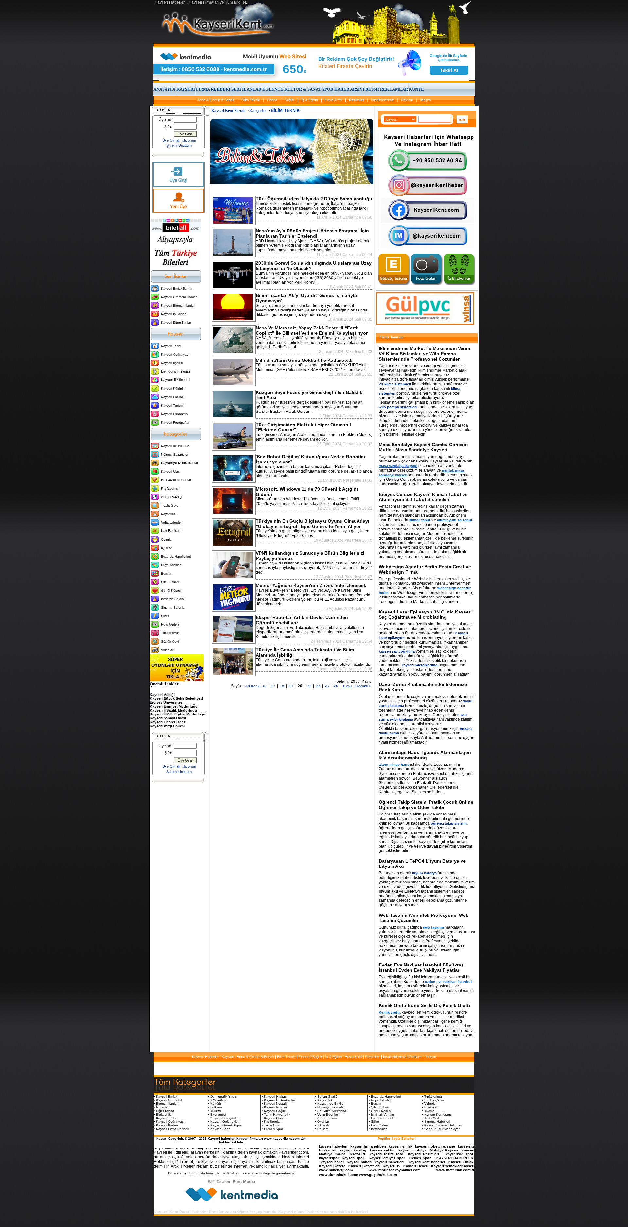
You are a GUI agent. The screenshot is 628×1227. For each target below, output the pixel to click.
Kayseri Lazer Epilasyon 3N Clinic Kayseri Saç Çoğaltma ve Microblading (425, 614)
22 (318, 686)
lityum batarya (424, 873)
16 (264, 686)
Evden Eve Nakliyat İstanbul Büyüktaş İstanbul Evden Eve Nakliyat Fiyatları (421, 967)
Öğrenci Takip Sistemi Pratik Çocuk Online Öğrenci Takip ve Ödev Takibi (426, 804)
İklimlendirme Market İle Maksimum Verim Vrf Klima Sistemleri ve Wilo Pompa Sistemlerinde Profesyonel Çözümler (424, 353)
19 (291, 686)
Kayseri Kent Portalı (228, 111)
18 (282, 686)
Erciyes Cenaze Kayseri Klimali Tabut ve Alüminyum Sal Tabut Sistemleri (423, 497)
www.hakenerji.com (336, 1170)
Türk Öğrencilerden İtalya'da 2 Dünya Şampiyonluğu (314, 198)
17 (273, 686)
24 (336, 686)
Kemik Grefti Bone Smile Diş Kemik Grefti (424, 1005)
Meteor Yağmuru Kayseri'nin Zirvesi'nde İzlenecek (311, 585)
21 (309, 686)
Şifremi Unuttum (179, 145)
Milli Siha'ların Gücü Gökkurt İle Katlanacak (304, 360)
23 (327, 686)
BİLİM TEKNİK (285, 110)
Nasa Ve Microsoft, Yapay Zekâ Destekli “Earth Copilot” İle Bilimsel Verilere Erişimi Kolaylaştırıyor (312, 330)
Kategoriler (258, 111)
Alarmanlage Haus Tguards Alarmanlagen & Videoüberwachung (425, 755)
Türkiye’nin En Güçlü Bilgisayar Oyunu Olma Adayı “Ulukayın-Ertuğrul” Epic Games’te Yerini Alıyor (312, 523)
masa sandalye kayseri (398, 466)
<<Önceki (252, 686)
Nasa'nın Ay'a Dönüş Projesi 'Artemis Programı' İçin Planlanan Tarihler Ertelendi (312, 233)
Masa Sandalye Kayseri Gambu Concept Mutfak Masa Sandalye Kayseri (423, 447)
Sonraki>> (362, 686)
